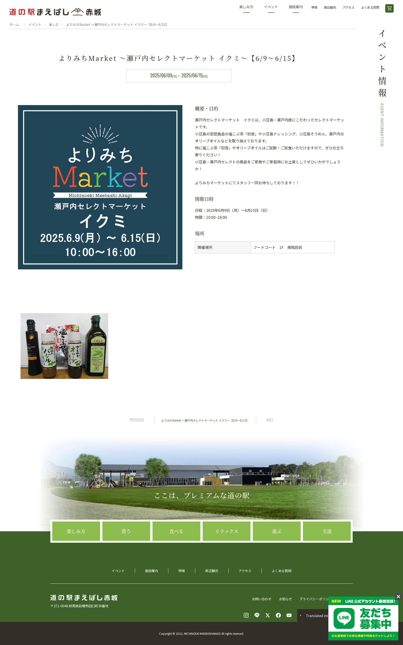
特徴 (314, 7)
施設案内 (296, 6)
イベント (271, 6)
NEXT (270, 420)
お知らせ (285, 599)
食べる (176, 531)
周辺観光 (330, 7)
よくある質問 (370, 7)
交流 (327, 531)
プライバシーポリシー (315, 599)
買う (126, 531)
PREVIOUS (137, 420)
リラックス (226, 531)
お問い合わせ (261, 599)
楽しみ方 (246, 6)
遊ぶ (276, 531)
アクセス (348, 7)
